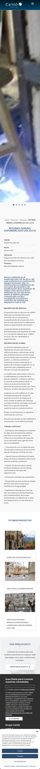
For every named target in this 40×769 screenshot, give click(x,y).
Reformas (23, 220)
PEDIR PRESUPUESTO (19, 667)
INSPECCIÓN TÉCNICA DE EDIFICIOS (19, 557)
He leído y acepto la (21, 689)
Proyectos (14, 220)
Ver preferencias (20, 761)
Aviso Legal (32, 766)
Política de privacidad (22, 766)
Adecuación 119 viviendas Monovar (20, 588)
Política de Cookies (10, 766)
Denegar (20, 756)
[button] (37, 731)
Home (7, 220)
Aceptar (20, 751)
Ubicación (8, 255)
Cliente (7, 240)
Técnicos (7, 263)
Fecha (6, 247)
